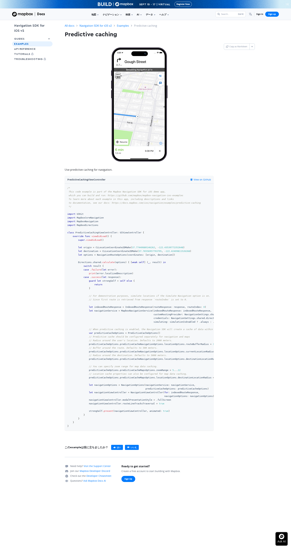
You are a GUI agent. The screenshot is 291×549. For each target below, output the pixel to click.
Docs (41, 14)
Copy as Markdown (238, 46)
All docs (69, 26)
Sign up (272, 14)
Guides (19, 38)
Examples (21, 44)
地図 (93, 14)
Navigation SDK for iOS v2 (29, 28)
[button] (250, 14)
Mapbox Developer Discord (95, 471)
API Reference (25, 49)
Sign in (259, 14)
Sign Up (128, 478)
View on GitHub (202, 179)
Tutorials (28, 54)
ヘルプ (162, 14)
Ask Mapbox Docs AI (94, 480)
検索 (128, 14)
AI (138, 14)
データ (149, 14)
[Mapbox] (22, 14)
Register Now (183, 4)
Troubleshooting (32, 59)
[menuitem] (250, 14)
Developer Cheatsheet (98, 475)
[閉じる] (288, 4)
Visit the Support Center (97, 466)
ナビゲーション (111, 14)
